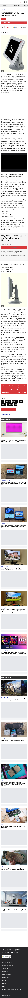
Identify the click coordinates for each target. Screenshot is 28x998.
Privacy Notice (19, 252)
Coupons (4, 983)
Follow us (16, 27)
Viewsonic (14, 401)
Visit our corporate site (12, 952)
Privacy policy (5, 968)
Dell (16, 404)
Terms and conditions (7, 962)
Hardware (10, 404)
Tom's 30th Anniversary (14, 5)
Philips (3, 404)
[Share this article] (2, 27)
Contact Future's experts (7, 965)
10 (24, 385)
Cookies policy (5, 971)
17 (21, 387)
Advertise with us (6, 977)
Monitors (3, 9)
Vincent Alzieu (11, 19)
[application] (14, 162)
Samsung (7, 401)
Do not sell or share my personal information (12, 989)
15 (15, 387)
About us (4, 980)
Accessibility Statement (7, 974)
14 (12, 387)
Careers (3, 986)
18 (24, 387)
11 (3, 387)
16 (18, 387)
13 (9, 387)
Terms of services (17, 251)
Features (4, 19)
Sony (20, 401)
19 (11, 389)
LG (2, 401)
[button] (26, 2)
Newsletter (24, 27)
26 (17, 389)
